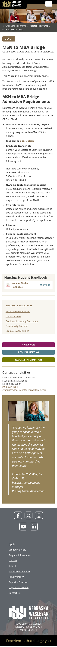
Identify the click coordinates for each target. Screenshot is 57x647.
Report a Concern (18, 582)
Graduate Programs (15, 25)
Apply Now (28, 344)
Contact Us (14, 592)
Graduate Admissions (17, 330)
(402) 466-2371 (28, 629)
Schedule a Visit (17, 549)
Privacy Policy (16, 576)
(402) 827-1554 (10, 386)
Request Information (28, 359)
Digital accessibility (19, 587)
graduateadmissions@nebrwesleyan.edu (24, 389)
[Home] (11, 4)
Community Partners (17, 325)
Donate (13, 560)
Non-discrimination (19, 571)
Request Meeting (28, 352)
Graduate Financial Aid (18, 311)
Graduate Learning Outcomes (22, 321)
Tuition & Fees (13, 316)
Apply (12, 544)
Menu (8, 38)
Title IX (12, 565)
